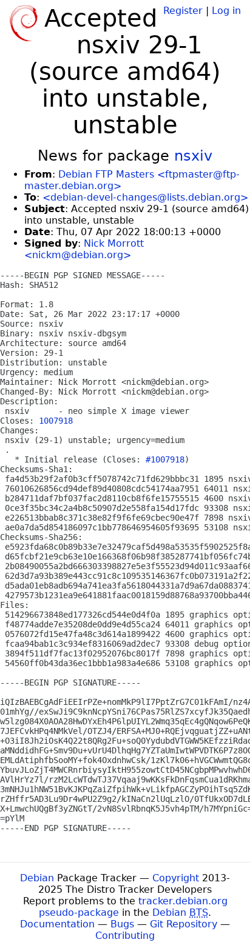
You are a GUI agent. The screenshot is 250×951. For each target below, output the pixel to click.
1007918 (56, 420)
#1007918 (165, 459)
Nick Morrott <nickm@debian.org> (84, 249)
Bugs (122, 924)
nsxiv (193, 155)
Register (183, 10)
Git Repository (183, 924)
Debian (37, 878)
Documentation (57, 924)
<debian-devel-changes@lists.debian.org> (145, 197)
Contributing (125, 935)
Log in (226, 10)
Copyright (175, 878)
